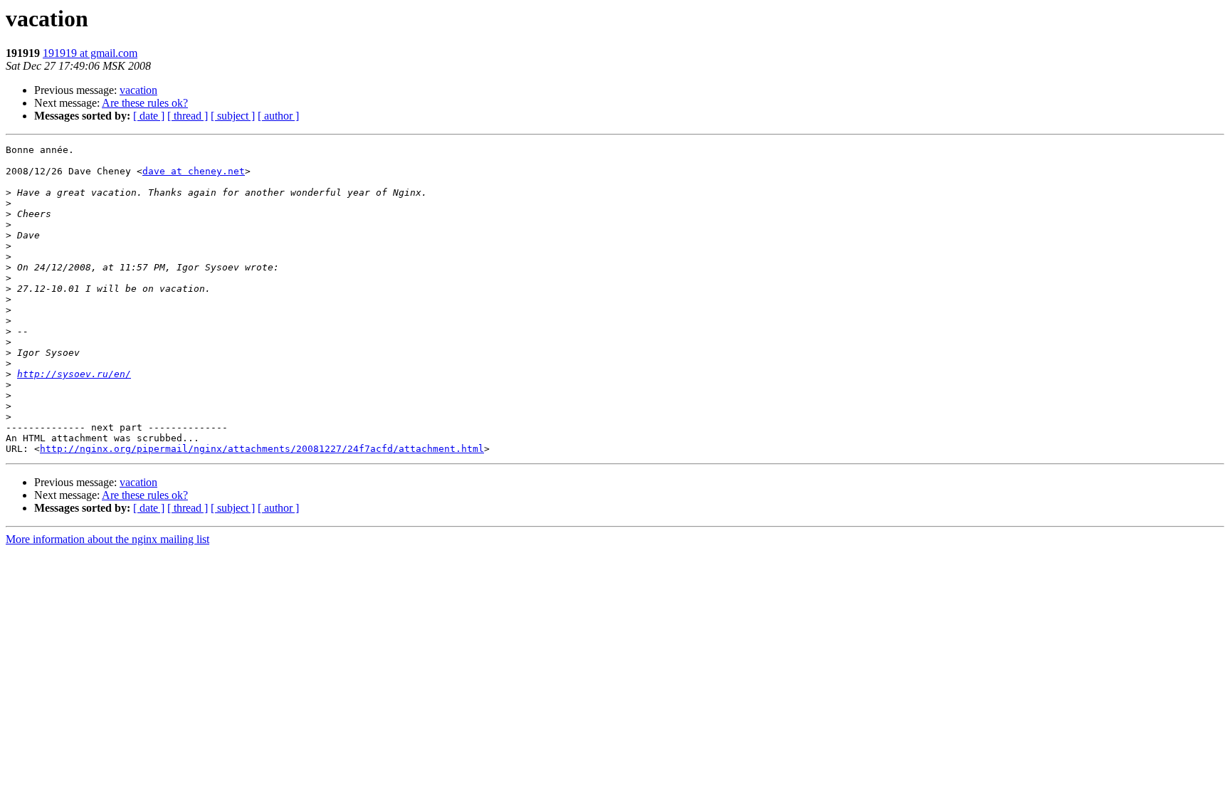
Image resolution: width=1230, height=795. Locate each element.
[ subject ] (233, 116)
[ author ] (278, 116)
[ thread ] (187, 116)
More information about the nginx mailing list (107, 539)
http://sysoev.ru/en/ (74, 374)
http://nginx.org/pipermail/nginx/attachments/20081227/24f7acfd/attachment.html (262, 448)
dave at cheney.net (193, 171)
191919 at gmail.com (90, 53)
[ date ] (148, 116)
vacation (138, 90)
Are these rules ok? (145, 103)
